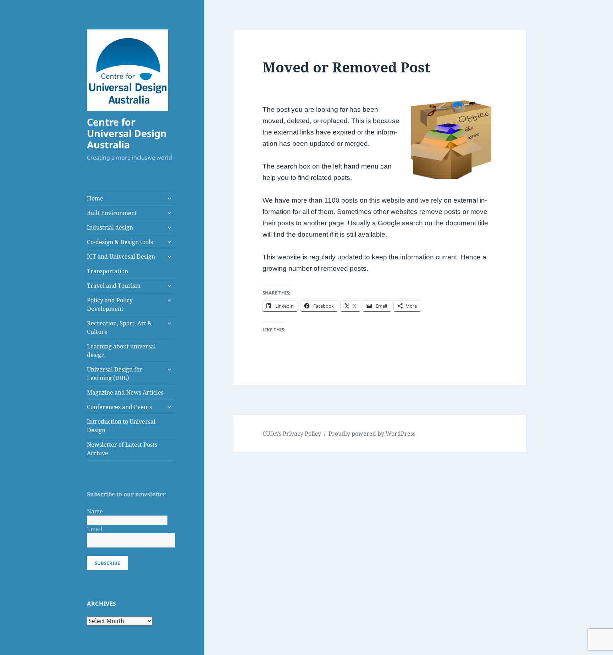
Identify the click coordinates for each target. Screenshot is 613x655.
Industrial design (110, 227)
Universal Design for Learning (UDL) (114, 373)
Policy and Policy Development (110, 304)
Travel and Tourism (113, 286)
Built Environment (112, 213)
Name (95, 511)
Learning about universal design (121, 350)
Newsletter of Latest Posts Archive (122, 449)
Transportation (107, 271)
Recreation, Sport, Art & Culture (119, 327)
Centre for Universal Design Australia (127, 133)
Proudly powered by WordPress (371, 433)
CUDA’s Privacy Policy (292, 433)
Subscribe (107, 563)
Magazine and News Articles (125, 392)
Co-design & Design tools (120, 242)
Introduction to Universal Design (121, 426)
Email (95, 529)
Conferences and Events (119, 407)
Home (95, 198)
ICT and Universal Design (121, 256)
